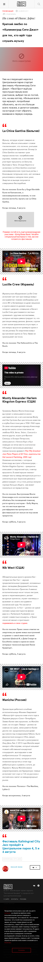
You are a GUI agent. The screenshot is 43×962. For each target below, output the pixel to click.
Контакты (14, 899)
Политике (7, 943)
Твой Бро (21, 4)
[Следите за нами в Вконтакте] (34, 886)
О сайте (6, 899)
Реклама (23, 899)
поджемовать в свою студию (14, 623)
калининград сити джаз (12, 859)
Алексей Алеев (17, 867)
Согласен (21, 950)
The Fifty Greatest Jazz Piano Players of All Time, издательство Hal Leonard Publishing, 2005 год (21, 454)
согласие (7, 913)
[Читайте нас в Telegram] (38, 886)
